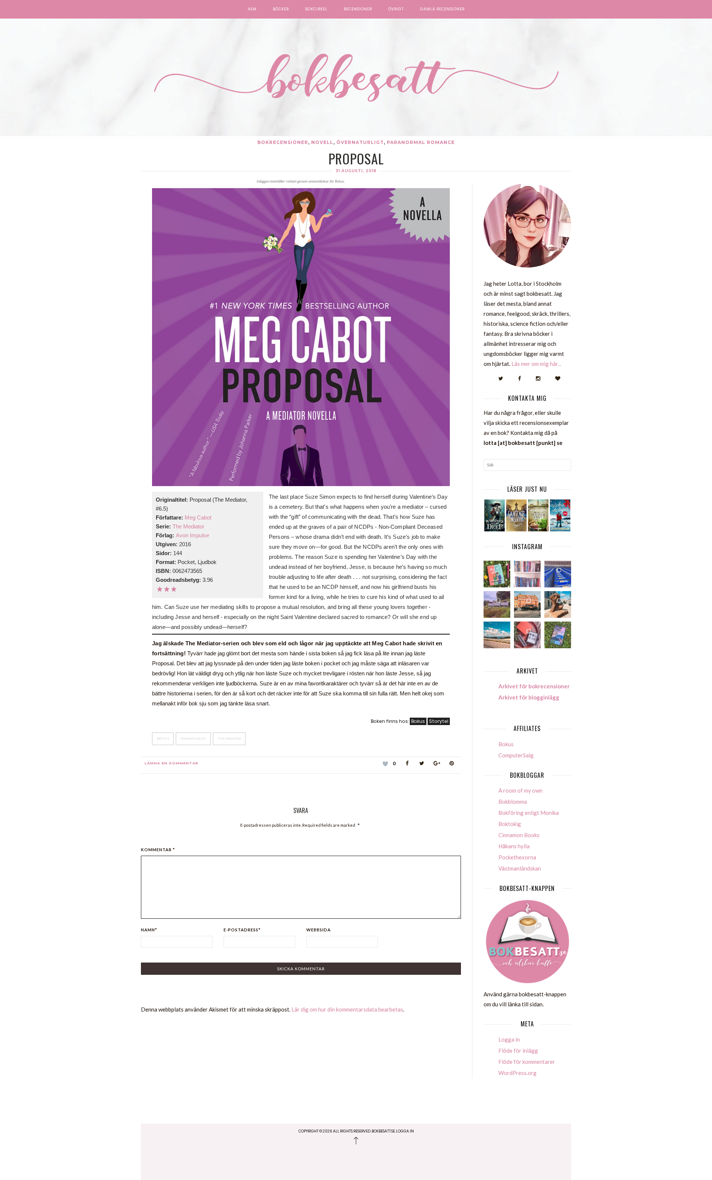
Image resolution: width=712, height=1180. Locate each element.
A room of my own (520, 790)
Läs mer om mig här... (536, 363)
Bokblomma (512, 801)
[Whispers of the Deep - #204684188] (494, 515)
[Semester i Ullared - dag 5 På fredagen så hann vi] (557, 574)
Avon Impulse (192, 535)
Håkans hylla (514, 846)
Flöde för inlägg (518, 1050)
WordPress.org (517, 1072)
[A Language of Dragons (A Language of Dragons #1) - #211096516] (516, 515)
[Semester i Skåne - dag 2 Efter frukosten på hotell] (557, 604)
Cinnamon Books (519, 835)
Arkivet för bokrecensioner (534, 686)
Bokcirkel (316, 9)
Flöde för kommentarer (526, 1061)
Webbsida (318, 929)
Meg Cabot (198, 517)
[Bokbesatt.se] (356, 78)
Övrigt (396, 9)
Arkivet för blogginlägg (528, 697)
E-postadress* (242, 929)
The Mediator (188, 526)
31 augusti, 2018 (356, 170)
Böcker (281, 9)
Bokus (418, 721)
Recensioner (358, 9)
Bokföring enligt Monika (528, 812)
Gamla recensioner (442, 9)
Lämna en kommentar (171, 763)
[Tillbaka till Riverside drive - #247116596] (538, 515)
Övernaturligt (360, 142)
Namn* (149, 929)
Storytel (438, 721)
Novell (322, 142)
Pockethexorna (517, 857)
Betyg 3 (163, 738)
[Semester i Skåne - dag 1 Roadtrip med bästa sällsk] (497, 635)
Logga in (509, 1039)
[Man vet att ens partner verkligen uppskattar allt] (527, 635)
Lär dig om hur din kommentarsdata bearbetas (347, 1009)
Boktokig (509, 823)
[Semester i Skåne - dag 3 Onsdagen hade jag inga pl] (527, 604)
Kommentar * (158, 849)
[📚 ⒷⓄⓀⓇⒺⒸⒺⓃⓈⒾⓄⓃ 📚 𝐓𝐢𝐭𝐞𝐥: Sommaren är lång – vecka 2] (557, 635)
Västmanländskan (519, 868)
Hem (252, 9)
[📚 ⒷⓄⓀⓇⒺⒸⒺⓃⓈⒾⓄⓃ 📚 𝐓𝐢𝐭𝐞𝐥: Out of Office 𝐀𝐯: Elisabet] (497, 574)
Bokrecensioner (282, 142)
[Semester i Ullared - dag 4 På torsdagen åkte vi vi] (497, 604)
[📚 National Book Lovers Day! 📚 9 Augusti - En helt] (527, 574)
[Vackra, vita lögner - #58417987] (560, 515)
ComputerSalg (516, 755)
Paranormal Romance (421, 142)
